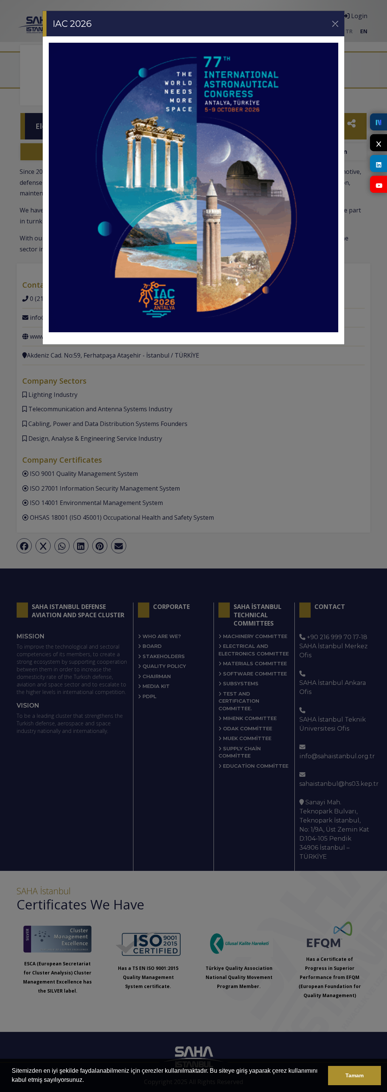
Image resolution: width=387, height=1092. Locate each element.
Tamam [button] (354, 1075)
